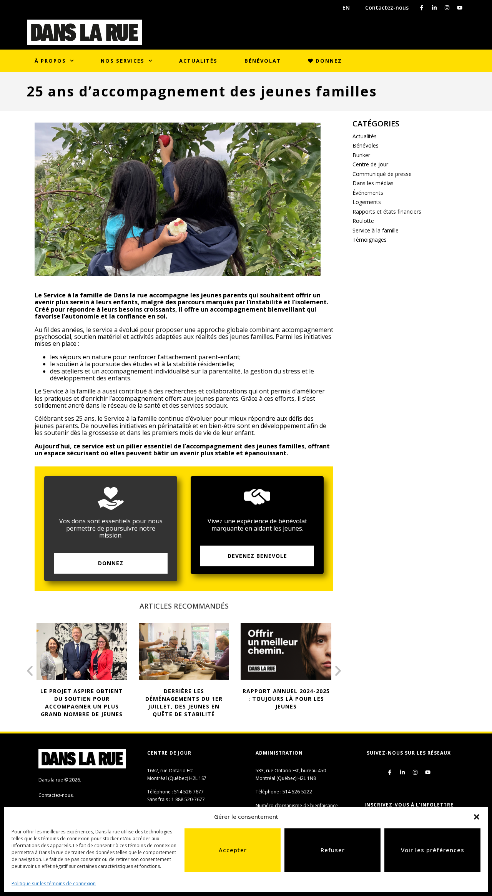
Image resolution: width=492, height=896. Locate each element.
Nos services (123, 60)
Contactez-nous (387, 7)
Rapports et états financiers (386, 211)
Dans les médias (373, 183)
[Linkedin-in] (434, 7)
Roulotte (363, 220)
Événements (367, 192)
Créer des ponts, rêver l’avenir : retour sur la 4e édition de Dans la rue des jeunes (289, 702)
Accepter (233, 850)
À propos (50, 60)
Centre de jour (370, 164)
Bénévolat (262, 60)
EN (346, 7)
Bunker (361, 155)
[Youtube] (459, 7)
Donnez (328, 60)
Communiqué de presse (382, 174)
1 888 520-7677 (188, 799)
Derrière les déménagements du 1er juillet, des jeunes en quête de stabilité (85, 702)
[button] (476, 817)
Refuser (333, 850)
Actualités (198, 60)
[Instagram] (447, 7)
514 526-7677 (189, 791)
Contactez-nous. (56, 795)
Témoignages (369, 239)
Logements (366, 202)
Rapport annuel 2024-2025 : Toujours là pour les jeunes (187, 698)
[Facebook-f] (421, 7)
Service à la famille (375, 230)
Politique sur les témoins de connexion (54, 883)
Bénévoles (365, 145)
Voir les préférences (432, 850)
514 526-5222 (297, 791)
